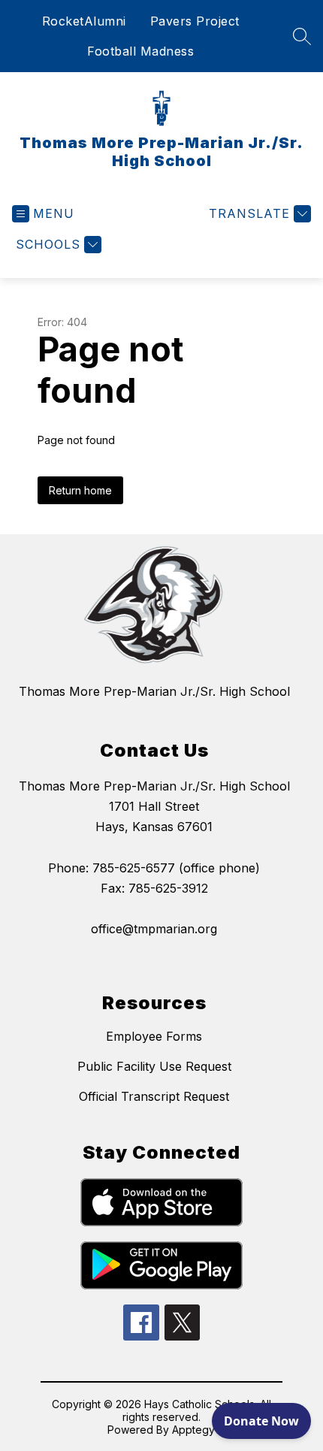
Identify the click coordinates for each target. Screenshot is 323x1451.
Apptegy (193, 1429)
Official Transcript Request (154, 1096)
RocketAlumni (84, 21)
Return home (80, 490)
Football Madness (140, 51)
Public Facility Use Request (154, 1066)
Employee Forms (154, 1036)
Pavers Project (195, 21)
